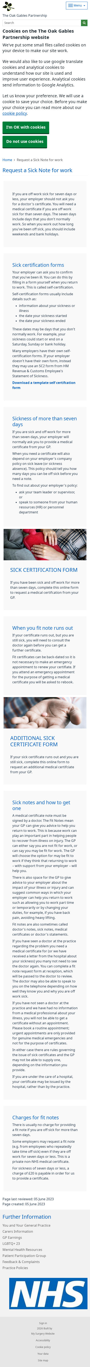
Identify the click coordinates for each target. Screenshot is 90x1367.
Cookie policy (43, 1347)
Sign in (43, 1323)
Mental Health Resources (22, 1249)
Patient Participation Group (24, 1255)
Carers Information (18, 1231)
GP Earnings (12, 1237)
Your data (43, 1354)
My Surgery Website (43, 1333)
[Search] (84, 23)
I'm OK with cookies (25, 127)
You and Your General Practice (26, 1225)
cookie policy (15, 113)
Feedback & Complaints (21, 1261)
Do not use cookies (24, 142)
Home (7, 160)
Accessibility (43, 1340)
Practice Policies (15, 1268)
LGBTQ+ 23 (11, 1243)
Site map (43, 1360)
